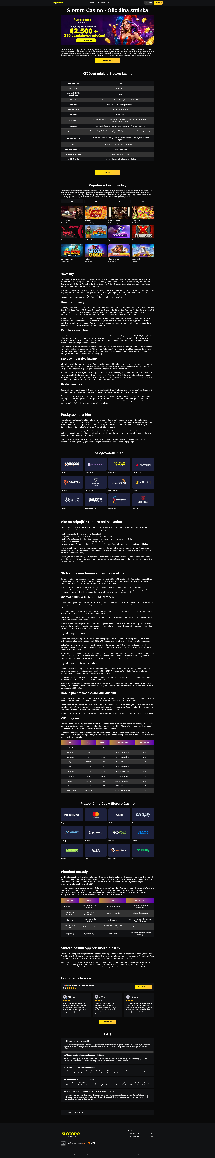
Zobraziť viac (107, 1021)
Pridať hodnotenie (143, 987)
